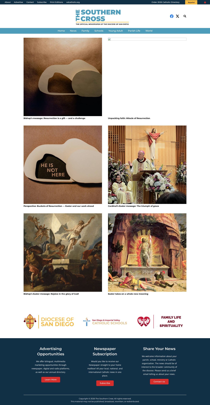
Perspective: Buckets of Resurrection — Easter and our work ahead (59, 206)
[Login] (205, 2)
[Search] (185, 16)
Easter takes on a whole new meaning (128, 294)
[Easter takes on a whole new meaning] (147, 252)
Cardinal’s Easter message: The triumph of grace (133, 206)
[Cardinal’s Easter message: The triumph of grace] (147, 165)
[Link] (105, 17)
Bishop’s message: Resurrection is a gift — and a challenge (54, 118)
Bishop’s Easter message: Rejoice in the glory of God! (51, 294)
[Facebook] (172, 16)
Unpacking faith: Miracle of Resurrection (129, 118)
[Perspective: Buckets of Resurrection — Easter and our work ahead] (63, 165)
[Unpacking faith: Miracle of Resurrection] (147, 77)
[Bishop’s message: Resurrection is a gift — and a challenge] (63, 77)
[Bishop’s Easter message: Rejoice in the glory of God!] (63, 252)
